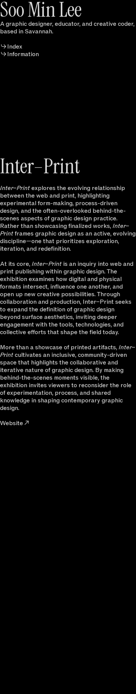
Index (14, 46)
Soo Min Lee (41, 10)
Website (11, 423)
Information (23, 54)
